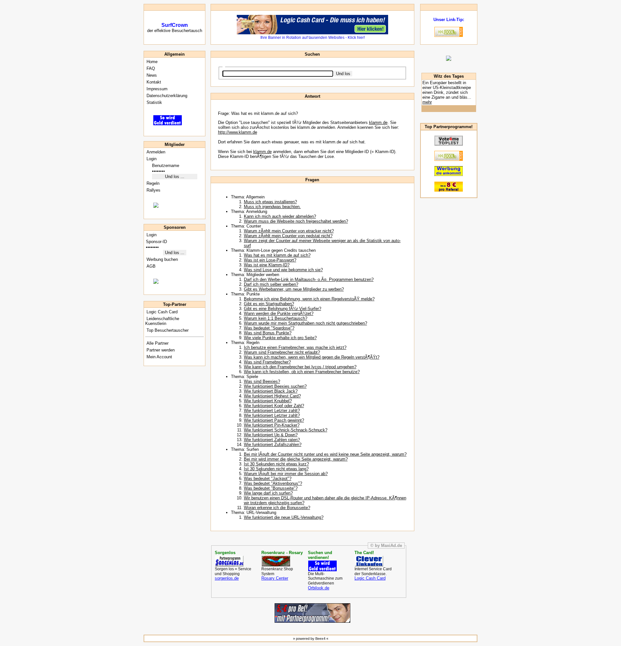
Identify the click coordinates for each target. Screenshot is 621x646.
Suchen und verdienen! (320, 555)
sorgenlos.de (227, 578)
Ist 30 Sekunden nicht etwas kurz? (276, 464)
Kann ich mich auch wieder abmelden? (280, 216)
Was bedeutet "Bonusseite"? (271, 488)
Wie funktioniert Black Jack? (271, 391)
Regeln (152, 183)
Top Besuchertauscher (167, 330)
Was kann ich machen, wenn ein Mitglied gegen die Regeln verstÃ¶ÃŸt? (311, 357)
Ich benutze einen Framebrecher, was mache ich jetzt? (295, 347)
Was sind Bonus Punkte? (267, 332)
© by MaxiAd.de (386, 545)
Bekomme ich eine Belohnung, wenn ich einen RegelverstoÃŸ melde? (309, 298)
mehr (427, 102)
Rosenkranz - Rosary (282, 552)
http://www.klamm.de (237, 132)
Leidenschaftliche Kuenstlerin (162, 321)
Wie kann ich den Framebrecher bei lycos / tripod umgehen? (300, 366)
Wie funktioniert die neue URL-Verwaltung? (283, 517)
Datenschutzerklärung (166, 95)
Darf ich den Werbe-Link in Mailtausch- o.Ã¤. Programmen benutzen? (309, 279)
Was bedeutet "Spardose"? (269, 328)
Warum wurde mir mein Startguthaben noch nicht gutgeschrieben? (305, 323)
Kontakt (153, 82)
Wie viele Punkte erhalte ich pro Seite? (280, 337)
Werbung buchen (161, 259)
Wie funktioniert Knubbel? (268, 400)
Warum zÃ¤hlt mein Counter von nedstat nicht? (288, 235)
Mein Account (158, 356)
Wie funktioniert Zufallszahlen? (272, 444)
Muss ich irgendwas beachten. (272, 206)
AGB (150, 266)
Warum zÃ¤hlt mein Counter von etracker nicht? (289, 230)
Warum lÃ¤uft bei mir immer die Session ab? (286, 473)
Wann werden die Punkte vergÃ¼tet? (278, 313)
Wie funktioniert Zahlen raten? (272, 439)
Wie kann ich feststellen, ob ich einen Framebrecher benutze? (302, 371)
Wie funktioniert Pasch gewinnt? (274, 420)
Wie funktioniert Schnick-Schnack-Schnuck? (285, 430)
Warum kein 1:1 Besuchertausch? (275, 318)
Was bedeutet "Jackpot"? (267, 478)
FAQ (150, 68)
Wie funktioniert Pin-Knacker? (272, 425)
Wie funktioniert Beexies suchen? (275, 386)
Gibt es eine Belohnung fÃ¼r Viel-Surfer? (282, 308)
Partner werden (160, 350)
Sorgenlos (225, 552)
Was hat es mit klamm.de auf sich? (277, 255)
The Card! (364, 552)
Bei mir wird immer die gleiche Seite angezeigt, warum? (296, 459)
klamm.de (378, 122)
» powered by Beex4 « (310, 638)
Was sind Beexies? (262, 381)
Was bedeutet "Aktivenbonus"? (273, 483)
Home (151, 61)
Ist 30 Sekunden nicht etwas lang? (276, 468)
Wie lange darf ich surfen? (268, 493)
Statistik (153, 102)
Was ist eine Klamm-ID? (266, 264)
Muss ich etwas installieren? (270, 201)
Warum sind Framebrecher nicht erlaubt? (282, 352)
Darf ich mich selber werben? (271, 284)
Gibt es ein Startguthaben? (269, 303)
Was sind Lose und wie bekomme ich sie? (283, 269)
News (151, 75)
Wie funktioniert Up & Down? (271, 434)
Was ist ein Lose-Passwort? (270, 260)
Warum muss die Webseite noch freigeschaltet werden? (296, 221)
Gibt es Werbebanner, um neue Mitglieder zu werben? (294, 289)
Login (151, 158)
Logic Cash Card (161, 311)
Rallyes (152, 190)
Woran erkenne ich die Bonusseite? (277, 507)
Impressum (156, 88)
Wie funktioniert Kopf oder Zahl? (274, 405)
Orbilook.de (318, 587)
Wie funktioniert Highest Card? (272, 396)
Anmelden (155, 152)
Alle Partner (157, 343)
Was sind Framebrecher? (267, 362)
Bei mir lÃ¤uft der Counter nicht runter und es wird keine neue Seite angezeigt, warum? (325, 454)
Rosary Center (274, 578)
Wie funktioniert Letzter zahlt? (272, 410)
